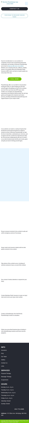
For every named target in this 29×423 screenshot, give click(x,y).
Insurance (4, 350)
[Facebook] (6, 409)
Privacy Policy (23, 420)
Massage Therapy (6, 376)
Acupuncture (4, 380)
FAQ (2, 353)
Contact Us (4, 363)
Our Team (4, 356)
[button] (26, 3)
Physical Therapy (6, 373)
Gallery (3, 359)
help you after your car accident (15, 66)
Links (2, 366)
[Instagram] (8, 409)
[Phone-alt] (11, 409)
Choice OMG (15, 422)
